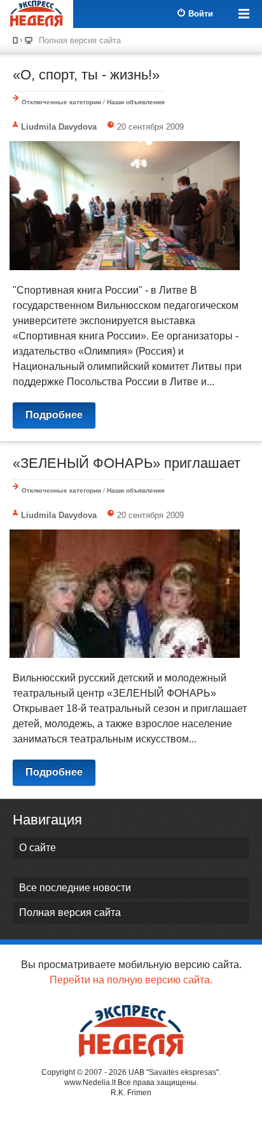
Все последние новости (75, 887)
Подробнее (54, 414)
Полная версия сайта (80, 40)
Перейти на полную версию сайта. (131, 979)
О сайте (37, 847)
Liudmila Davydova (59, 127)
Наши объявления (136, 102)
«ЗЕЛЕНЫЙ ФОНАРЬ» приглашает (126, 463)
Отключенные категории (61, 102)
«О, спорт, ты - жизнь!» (86, 75)
